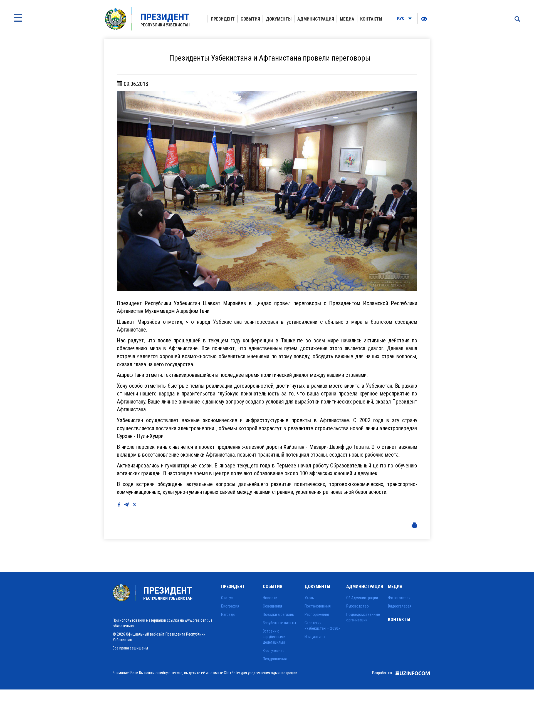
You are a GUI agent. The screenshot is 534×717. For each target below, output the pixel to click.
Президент (223, 19)
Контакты (371, 19)
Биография (230, 606)
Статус (227, 597)
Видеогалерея (399, 606)
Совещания (272, 606)
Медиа (347, 19)
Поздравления (275, 658)
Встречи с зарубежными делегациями (274, 637)
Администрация (315, 19)
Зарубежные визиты (279, 622)
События (250, 19)
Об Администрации (362, 597)
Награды (228, 614)
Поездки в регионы (279, 614)
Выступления (274, 650)
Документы (278, 19)
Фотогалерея (399, 597)
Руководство (357, 606)
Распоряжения (317, 614)
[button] (139, 191)
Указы (310, 597)
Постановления (318, 606)
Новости (270, 597)
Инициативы (315, 636)
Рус (401, 18)
